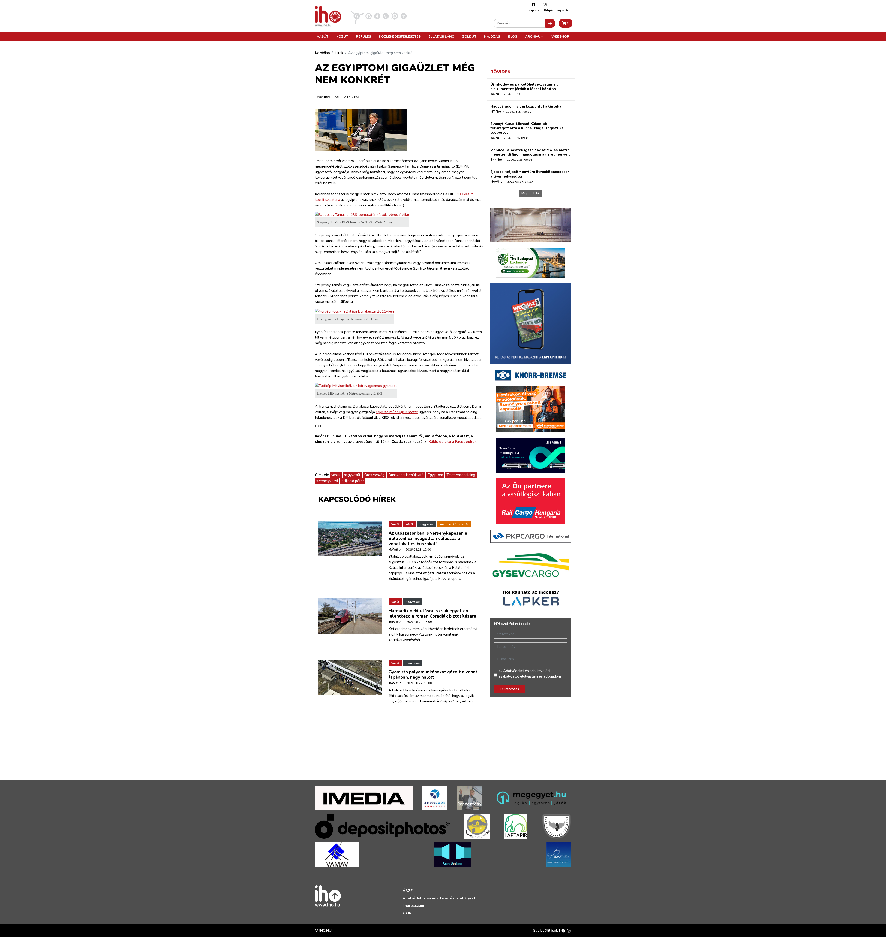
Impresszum (413, 905)
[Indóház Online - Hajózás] (394, 15)
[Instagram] (543, 4)
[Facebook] (532, 4)
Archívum (534, 36)
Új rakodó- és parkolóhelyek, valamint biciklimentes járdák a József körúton (524, 86)
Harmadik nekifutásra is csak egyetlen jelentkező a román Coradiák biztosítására (432, 613)
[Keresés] (550, 23)
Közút (342, 36)
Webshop (560, 36)
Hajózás (492, 36)
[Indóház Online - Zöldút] (386, 15)
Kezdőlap (322, 52)
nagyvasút (352, 474)
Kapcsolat (534, 10)
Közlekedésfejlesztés (400, 36)
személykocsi (327, 480)
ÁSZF (408, 890)
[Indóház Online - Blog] (377, 15)
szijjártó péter (353, 480)
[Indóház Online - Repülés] (357, 15)
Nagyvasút (426, 524)
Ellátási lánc (441, 36)
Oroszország (374, 474)
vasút (335, 474)
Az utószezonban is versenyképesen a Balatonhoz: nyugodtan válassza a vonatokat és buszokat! (428, 538)
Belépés (548, 10)
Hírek (339, 52)
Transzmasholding (461, 474)
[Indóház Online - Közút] (368, 15)
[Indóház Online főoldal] (404, 15)
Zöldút (469, 36)
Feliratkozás (509, 689)
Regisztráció (563, 10)
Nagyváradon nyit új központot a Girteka (525, 106)
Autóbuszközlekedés (454, 524)
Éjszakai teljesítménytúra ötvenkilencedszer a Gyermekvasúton (529, 174)
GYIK (407, 913)
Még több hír (530, 193)
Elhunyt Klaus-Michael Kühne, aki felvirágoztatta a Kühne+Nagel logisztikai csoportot (527, 128)
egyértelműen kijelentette (397, 412)
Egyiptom (435, 474)
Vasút (322, 36)
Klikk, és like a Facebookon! (453, 441)
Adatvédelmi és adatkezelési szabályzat (439, 898)
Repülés (363, 36)
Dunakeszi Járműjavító (406, 474)
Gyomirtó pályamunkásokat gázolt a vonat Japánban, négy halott (433, 674)
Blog (512, 36)
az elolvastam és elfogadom (530, 673)
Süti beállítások (546, 930)
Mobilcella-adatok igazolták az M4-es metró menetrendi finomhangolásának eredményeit (530, 152)
